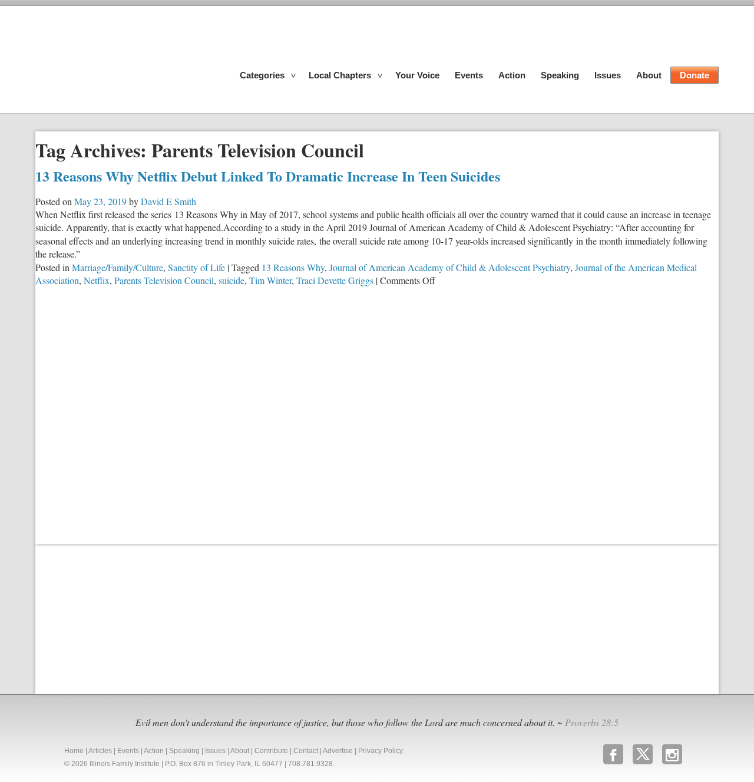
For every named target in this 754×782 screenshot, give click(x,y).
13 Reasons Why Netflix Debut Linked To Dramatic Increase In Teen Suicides (267, 176)
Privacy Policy (380, 751)
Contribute (271, 751)
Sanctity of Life (196, 267)
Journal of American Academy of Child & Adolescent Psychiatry (449, 267)
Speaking (560, 75)
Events (469, 75)
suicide (231, 280)
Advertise (338, 751)
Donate (694, 75)
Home (74, 751)
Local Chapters (340, 75)
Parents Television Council (164, 280)
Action (511, 75)
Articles (100, 751)
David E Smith (168, 201)
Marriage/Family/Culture (117, 267)
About (649, 75)
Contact (305, 751)
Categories (262, 75)
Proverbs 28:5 (592, 722)
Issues (607, 75)
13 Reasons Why (293, 267)
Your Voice (417, 75)
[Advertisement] (123, 617)
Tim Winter (270, 280)
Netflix (97, 280)
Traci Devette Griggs (334, 280)
